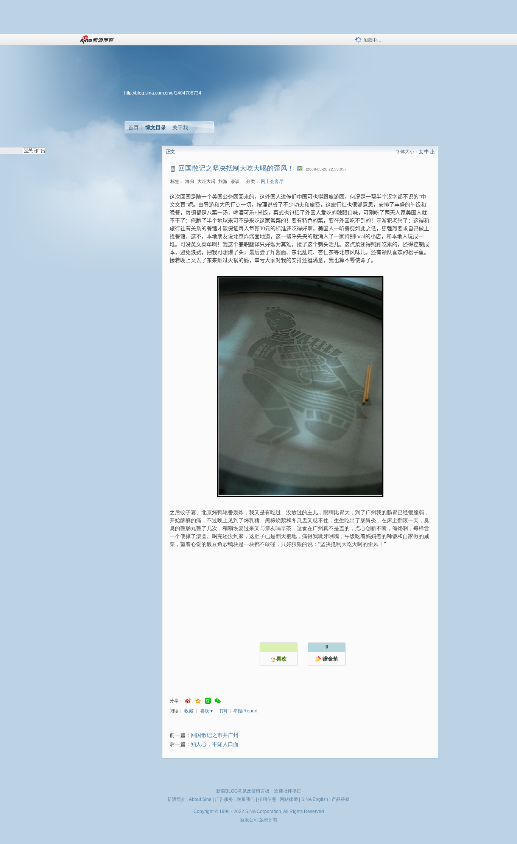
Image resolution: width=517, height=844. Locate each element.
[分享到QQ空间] (198, 701)
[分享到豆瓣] (208, 701)
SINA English (314, 799)
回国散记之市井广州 (214, 735)
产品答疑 (341, 799)
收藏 (188, 711)
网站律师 (289, 799)
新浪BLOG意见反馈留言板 (242, 791)
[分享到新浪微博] (188, 701)
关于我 (180, 127)
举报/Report (245, 711)
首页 (133, 127)
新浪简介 (176, 799)
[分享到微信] (218, 701)
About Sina (200, 799)
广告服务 (224, 799)
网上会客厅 (272, 181)
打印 (224, 711)
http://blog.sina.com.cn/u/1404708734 (162, 93)
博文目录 (155, 127)
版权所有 (268, 819)
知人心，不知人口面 (214, 744)
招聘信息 (267, 799)
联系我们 (246, 799)
